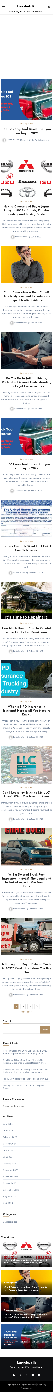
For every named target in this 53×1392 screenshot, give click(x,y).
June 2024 (8, 1157)
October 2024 (9, 1144)
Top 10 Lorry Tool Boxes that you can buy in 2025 (26, 1079)
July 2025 (8, 1124)
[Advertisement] (26, 47)
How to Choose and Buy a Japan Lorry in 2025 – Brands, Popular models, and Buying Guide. (26, 210)
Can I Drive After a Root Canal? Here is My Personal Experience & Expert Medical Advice (26, 296)
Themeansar (26, 1388)
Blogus (40, 1385)
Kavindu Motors (13, 140)
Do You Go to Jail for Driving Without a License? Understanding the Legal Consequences (26, 382)
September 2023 (11, 1190)
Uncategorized (26, 124)
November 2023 (10, 1177)
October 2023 (9, 1183)
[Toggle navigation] (3, 7)
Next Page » (26, 1012)
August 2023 (9, 1196)
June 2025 (8, 1130)
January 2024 (10, 1163)
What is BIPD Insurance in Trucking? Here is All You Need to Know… (26, 710)
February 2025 (10, 1137)
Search (7, 1021)
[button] (48, 119)
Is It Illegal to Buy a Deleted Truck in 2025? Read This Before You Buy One (26, 968)
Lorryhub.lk (26, 6)
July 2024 (8, 1150)
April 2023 (8, 1203)
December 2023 (10, 1170)
